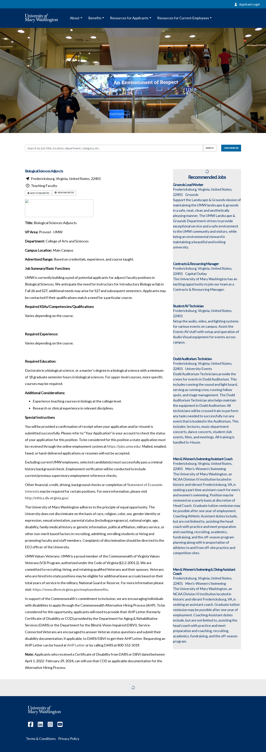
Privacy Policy (68, 738)
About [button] (74, 18)
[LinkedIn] (40, 725)
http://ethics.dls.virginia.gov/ (46, 498)
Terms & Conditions (41, 738)
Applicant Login (249, 4)
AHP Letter (76, 645)
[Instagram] (50, 725)
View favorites (65, 192)
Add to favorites (39, 193)
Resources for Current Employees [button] (183, 18)
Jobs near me (231, 148)
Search (210, 148)
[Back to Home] (44, 18)
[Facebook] (30, 725)
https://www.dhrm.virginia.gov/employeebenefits (70, 589)
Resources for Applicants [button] (129, 18)
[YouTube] (60, 725)
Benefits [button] (94, 18)
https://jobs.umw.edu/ (124, 446)
